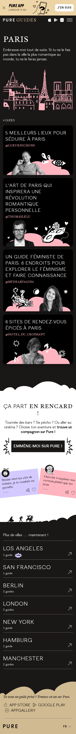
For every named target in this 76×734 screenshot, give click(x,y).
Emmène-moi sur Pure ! (38, 446)
